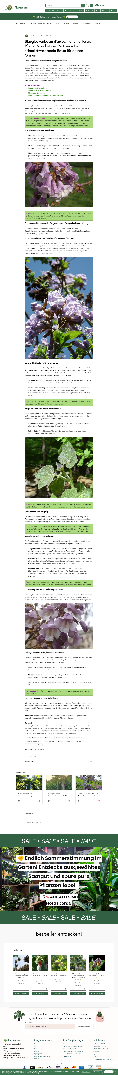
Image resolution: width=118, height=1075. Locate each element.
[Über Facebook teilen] (26, 756)
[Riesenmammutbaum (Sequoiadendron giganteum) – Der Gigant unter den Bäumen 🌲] (29, 782)
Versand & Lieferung (99, 1044)
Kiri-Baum (78, 741)
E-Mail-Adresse (29, 1022)
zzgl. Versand (21, 983)
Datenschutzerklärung (29, 1031)
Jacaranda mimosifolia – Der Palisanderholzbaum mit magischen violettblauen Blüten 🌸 (89, 794)
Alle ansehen (98, 772)
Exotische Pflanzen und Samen (40, 23)
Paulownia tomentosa (75, 738)
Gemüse (66, 23)
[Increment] (28, 988)
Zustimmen (108, 1072)
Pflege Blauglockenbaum (33, 741)
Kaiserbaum (48, 738)
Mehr (96, 23)
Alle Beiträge (20, 23)
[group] (59, 975)
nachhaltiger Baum (49, 741)
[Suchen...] (83, 5)
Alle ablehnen (97, 1072)
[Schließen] (116, 1072)
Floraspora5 (59, 903)
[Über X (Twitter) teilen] (30, 756)
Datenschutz (97, 1051)
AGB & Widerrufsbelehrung (102, 1049)
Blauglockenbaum (61, 738)
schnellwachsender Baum (33, 745)
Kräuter (75, 23)
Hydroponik (86, 23)
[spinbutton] (21, 988)
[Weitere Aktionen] (92, 36)
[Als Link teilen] (39, 756)
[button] (90, 5)
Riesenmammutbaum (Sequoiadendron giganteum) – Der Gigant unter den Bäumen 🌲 (29, 794)
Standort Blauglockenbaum (34, 738)
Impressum (96, 1054)
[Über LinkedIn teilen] (35, 756)
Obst (57, 23)
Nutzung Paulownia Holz (65, 741)
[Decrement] (14, 988)
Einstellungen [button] (86, 1072)
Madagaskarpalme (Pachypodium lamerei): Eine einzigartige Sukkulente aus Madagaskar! (58, 794)
